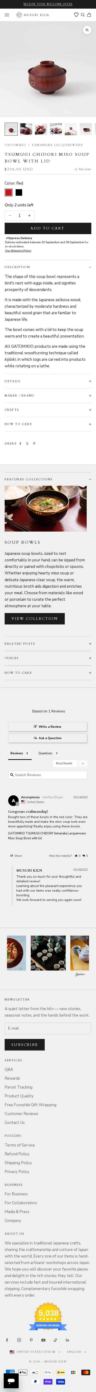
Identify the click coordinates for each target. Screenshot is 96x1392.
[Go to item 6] (85, 129)
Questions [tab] (45, 753)
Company (13, 1220)
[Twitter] (27, 443)
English (74, 1352)
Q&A (9, 1069)
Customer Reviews (21, 1113)
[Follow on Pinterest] (31, 1340)
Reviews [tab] (16, 753)
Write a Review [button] (50, 727)
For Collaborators (21, 1203)
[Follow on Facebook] (7, 1340)
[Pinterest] (34, 443)
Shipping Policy (18, 1163)
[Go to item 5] (70, 129)
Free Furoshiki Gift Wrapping (30, 1105)
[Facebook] (20, 443)
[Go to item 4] (55, 129)
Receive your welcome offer (48, 4)
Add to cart (48, 228)
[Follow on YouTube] (43, 1340)
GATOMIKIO (15, 145)
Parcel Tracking (18, 1087)
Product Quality (19, 1096)
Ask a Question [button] (50, 738)
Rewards (12, 1078)
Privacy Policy (17, 1171)
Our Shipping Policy (18, 251)
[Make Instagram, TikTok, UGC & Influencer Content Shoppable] (80, 975)
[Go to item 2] (26, 129)
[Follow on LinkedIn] (67, 1340)
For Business (16, 1194)
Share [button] (18, 856)
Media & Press (17, 1211)
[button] (77, 856)
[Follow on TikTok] (55, 1340)
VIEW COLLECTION (34, 618)
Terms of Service (20, 1145)
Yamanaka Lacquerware (57, 145)
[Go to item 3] (41, 129)
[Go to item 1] (11, 129)
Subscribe (24, 1044)
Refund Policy (17, 1154)
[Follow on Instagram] (19, 1340)
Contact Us (15, 1122)
